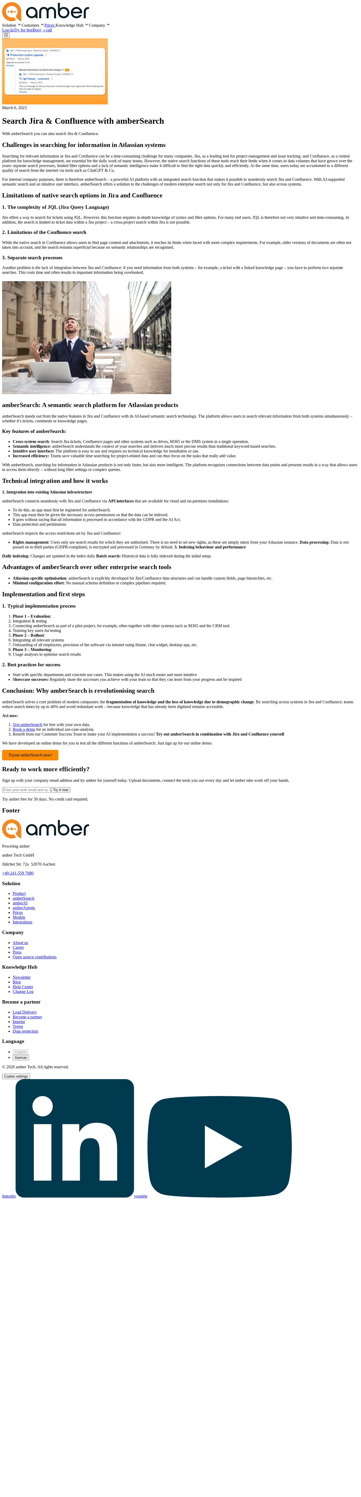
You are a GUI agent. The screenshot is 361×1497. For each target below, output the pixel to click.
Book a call (42, 30)
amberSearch (23, 898)
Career (18, 947)
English (20, 1052)
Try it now (60, 790)
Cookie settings (16, 1076)
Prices (49, 25)
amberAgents (24, 907)
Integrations (22, 922)
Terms (18, 1026)
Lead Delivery (25, 1012)
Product (19, 893)
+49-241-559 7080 (18, 873)
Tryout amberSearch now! (30, 755)
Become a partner (27, 1017)
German (21, 1058)
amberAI (20, 903)
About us (20, 942)
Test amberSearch (27, 724)
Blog (17, 982)
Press (17, 952)
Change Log (23, 991)
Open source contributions (35, 957)
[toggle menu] (6, 35)
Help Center (23, 987)
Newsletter (22, 977)
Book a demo (24, 729)
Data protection (25, 1031)
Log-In (8, 30)
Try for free (23, 30)
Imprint (19, 1021)
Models (19, 917)
